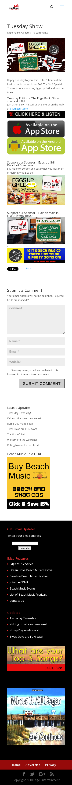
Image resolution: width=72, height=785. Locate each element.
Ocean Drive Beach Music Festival (31, 570)
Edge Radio (13, 32)
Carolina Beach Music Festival (29, 576)
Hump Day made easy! (20, 423)
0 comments (41, 32)
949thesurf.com (19, 108)
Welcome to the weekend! (22, 439)
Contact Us (17, 601)
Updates (26, 32)
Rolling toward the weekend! (23, 445)
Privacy (50, 765)
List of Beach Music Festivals (28, 594)
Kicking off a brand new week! (24, 418)
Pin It (28, 268)
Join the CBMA (19, 582)
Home (16, 765)
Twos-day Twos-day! (19, 413)
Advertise (33, 765)
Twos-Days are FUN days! (22, 429)
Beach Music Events (22, 588)
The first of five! (16, 434)
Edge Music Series (21, 564)
